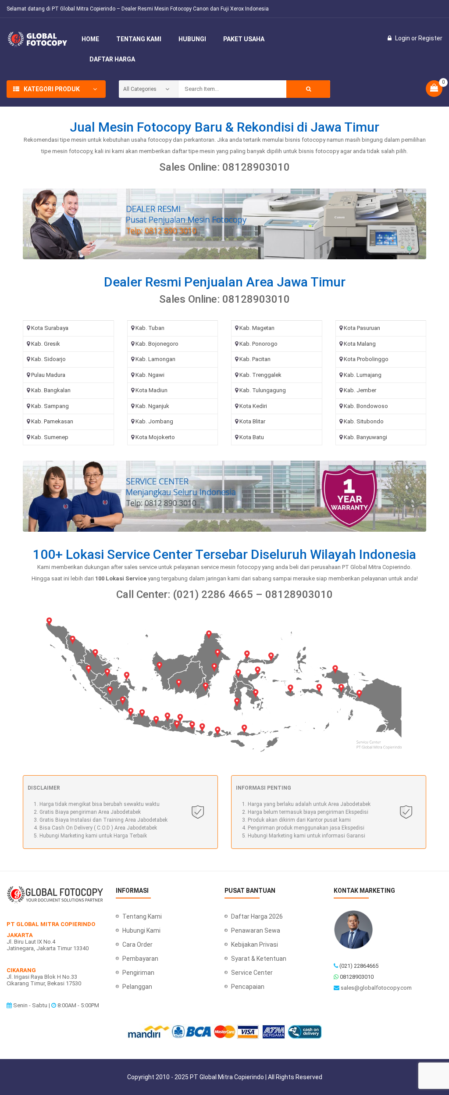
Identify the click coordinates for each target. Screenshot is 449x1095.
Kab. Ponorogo (258, 343)
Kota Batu (251, 437)
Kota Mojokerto (155, 437)
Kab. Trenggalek (260, 375)
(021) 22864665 (358, 966)
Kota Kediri (253, 406)
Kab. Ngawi (149, 375)
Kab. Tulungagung (262, 390)
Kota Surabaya (49, 328)
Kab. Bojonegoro (156, 343)
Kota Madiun (151, 390)
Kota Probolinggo (366, 359)
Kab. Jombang (154, 421)
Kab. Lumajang (362, 375)
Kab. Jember (360, 390)
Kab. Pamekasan (52, 421)
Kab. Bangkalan (51, 390)
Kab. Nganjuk (152, 406)
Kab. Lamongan (155, 359)
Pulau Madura (48, 375)
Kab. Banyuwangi (365, 437)
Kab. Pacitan (255, 359)
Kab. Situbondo (364, 421)
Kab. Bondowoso (366, 406)
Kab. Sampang (50, 406)
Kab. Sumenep (49, 437)
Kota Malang (360, 343)
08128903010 (357, 976)
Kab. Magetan (256, 328)
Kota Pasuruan (362, 328)
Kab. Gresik (45, 343)
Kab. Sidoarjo (48, 359)
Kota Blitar (252, 421)
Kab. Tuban (149, 328)
